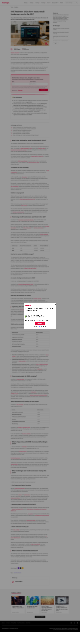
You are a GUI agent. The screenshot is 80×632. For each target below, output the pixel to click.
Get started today (40, 323)
